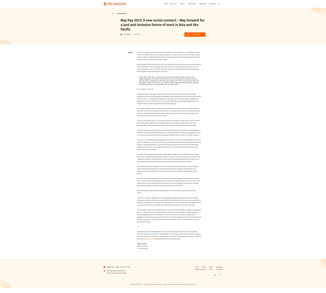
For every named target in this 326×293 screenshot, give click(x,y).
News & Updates (200, 269)
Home (165, 4)
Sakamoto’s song (149, 239)
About (204, 267)
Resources (219, 269)
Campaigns (219, 267)
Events (211, 269)
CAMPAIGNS (212, 4)
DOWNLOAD (195, 34)
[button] (174, 4)
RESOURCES (203, 4)
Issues (211, 267)
